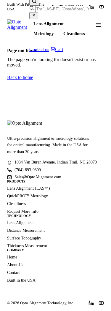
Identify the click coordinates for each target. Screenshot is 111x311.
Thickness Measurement (27, 246)
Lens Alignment (48, 23)
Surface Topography (24, 238)
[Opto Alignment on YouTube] (101, 6)
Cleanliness (74, 33)
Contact (13, 272)
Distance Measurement (26, 230)
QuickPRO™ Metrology (27, 196)
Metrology (43, 33)
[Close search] (33, 15)
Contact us (39, 49)
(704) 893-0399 (28, 170)
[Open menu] (98, 25)
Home (12, 257)
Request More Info (22, 211)
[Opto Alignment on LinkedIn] (91, 303)
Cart (59, 49)
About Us (15, 265)
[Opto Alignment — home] (18, 25)
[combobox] (62, 9)
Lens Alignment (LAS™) (28, 188)
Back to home (20, 77)
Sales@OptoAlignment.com (38, 177)
